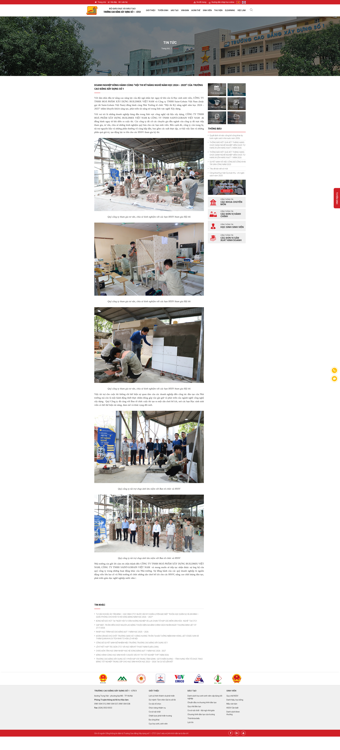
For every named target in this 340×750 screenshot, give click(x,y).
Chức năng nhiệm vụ (157, 708)
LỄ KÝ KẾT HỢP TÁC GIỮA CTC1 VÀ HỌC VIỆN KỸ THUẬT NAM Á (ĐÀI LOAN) (127, 647)
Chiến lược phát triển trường (160, 716)
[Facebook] (230, 733)
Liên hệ (124, 2)
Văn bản (185, 10)
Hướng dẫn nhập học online (223, 2)
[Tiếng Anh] (244, 2)
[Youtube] (243, 733)
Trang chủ (102, 2)
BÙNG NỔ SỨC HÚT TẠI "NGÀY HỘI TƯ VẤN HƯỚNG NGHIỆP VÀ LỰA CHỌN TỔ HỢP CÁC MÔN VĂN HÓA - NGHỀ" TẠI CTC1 (146, 621)
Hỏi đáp (114, 2)
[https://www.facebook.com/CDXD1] (334, 378)
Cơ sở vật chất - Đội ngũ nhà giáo (201, 710)
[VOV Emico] (179, 679)
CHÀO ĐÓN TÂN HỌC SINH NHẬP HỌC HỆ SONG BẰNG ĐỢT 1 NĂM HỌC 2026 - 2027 (131, 651)
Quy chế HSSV (232, 696)
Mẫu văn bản (231, 704)
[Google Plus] (237, 733)
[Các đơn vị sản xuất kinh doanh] (213, 238)
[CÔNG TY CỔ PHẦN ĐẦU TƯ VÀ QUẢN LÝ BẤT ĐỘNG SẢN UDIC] (160, 679)
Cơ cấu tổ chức (155, 704)
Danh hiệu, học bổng (234, 700)
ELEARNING (230, 10)
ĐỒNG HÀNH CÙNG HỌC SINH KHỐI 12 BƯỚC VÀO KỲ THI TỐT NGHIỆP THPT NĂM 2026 (132, 655)
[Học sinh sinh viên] (213, 226)
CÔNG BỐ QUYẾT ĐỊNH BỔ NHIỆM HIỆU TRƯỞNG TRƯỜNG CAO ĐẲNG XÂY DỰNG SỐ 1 (132, 643)
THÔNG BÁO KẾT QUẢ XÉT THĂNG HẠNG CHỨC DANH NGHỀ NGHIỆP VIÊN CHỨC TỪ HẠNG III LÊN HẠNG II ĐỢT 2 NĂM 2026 (227, 145)
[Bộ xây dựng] (103, 679)
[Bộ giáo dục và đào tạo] (141, 679)
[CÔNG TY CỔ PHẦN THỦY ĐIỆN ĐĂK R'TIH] (218, 679)
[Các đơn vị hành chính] (213, 214)
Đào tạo (174, 10)
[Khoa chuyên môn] (213, 202)
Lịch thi (190, 722)
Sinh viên (207, 10)
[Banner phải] (227, 187)
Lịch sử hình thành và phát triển (162, 696)
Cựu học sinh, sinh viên (158, 724)
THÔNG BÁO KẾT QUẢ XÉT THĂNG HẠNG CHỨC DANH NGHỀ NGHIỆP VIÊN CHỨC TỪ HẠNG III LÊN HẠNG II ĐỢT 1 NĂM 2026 (227, 155)
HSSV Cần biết (232, 708)
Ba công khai (154, 720)
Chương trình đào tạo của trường (201, 714)
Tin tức (176, 48)
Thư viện (218, 10)
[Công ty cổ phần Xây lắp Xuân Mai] (122, 679)
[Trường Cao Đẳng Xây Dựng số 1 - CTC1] (91, 10)
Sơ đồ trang (201, 2)
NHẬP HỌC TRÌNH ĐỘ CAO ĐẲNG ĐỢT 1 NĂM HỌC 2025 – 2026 (122, 632)
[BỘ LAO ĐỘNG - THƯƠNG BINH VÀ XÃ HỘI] (237, 679)
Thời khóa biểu (194, 718)
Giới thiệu (150, 10)
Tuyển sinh (163, 10)
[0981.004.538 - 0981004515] (334, 370)
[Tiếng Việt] (238, 2)
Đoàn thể (195, 10)
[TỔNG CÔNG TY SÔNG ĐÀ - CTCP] (199, 679)
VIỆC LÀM (241, 10)
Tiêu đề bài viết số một (219, 169)
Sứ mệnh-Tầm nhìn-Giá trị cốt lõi (162, 700)
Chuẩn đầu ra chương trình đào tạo (202, 702)
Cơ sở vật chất (155, 712)
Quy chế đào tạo (194, 706)
